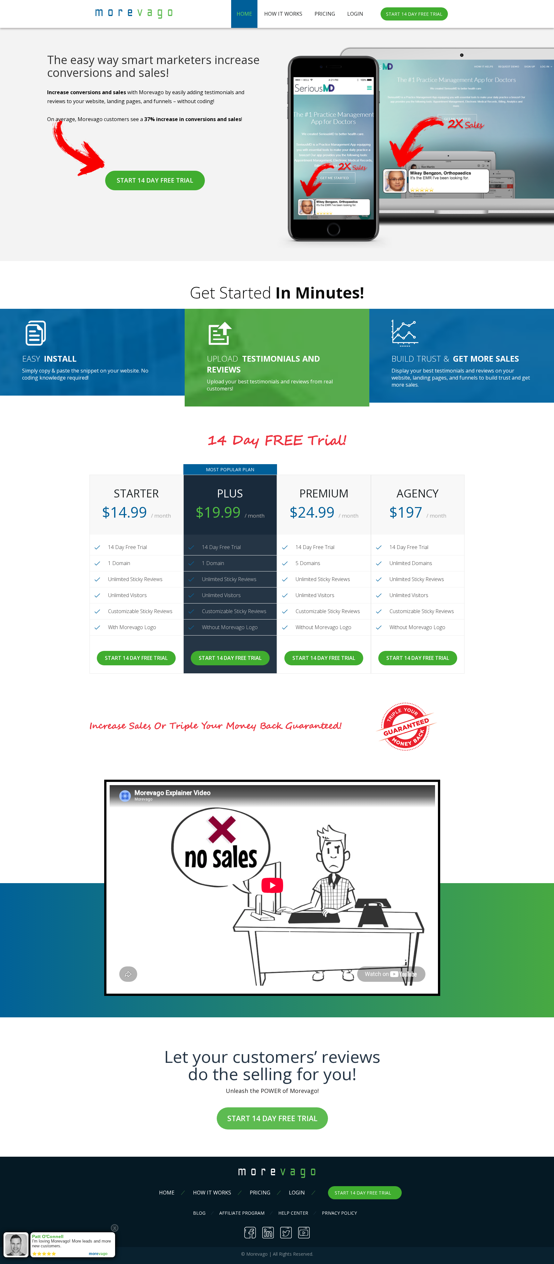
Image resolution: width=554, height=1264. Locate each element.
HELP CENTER (293, 1213)
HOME (244, 13)
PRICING (325, 13)
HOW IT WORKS (283, 13)
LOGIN (355, 13)
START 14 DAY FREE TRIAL (414, 14)
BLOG (199, 1213)
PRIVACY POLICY (339, 1213)
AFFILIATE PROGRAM (241, 1213)
